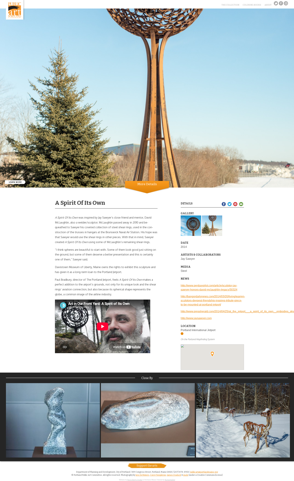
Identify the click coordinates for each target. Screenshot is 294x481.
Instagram (286, 3)
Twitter (276, 3)
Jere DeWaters (142, 475)
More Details (147, 184)
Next (291, 172)
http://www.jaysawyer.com (196, 318)
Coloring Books (252, 5)
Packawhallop (170, 480)
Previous (2, 172)
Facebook (281, 3)
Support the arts (147, 465)
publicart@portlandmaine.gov (204, 472)
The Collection (230, 5)
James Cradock (174, 475)
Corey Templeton (158, 475)
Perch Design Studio (134, 480)
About (268, 5)
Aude (185, 475)
